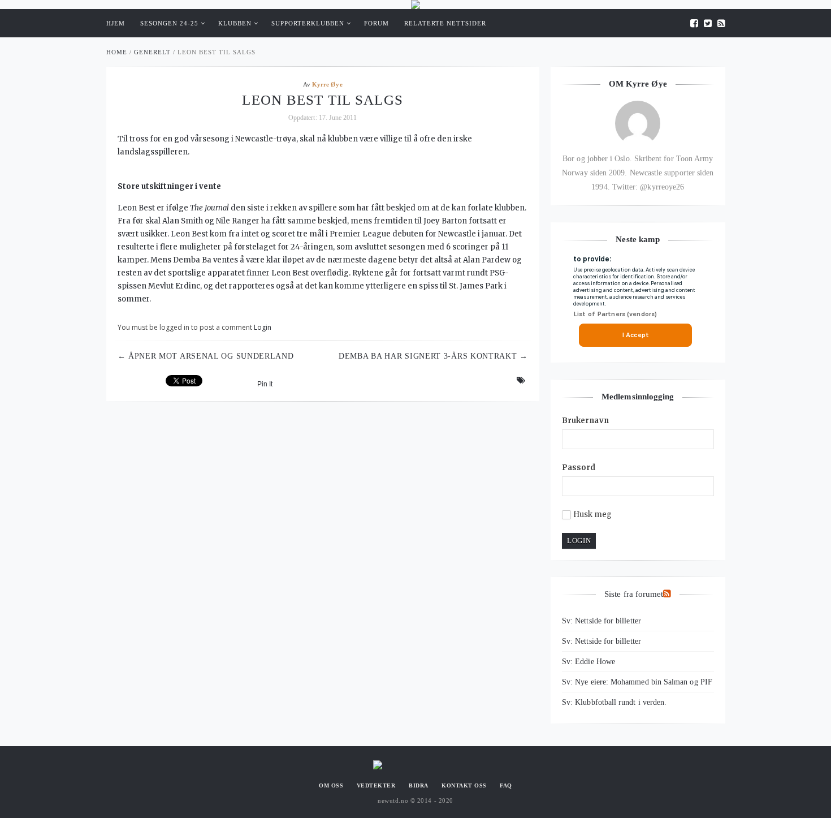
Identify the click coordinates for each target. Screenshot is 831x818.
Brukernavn (585, 420)
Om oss (331, 785)
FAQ (506, 785)
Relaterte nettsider (445, 23)
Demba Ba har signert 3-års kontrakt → (433, 356)
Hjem (115, 23)
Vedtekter (376, 785)
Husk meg (592, 514)
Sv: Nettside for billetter (601, 621)
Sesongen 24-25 (169, 23)
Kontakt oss (464, 785)
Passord (579, 467)
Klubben (235, 23)
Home (116, 52)
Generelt (152, 52)
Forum (376, 23)
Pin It (264, 384)
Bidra (419, 785)
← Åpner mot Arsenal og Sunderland (206, 356)
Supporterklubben (307, 23)
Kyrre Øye (327, 84)
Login (262, 327)
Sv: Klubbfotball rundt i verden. (614, 702)
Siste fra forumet (633, 594)
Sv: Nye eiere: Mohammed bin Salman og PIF (637, 682)
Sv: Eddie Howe (588, 661)
